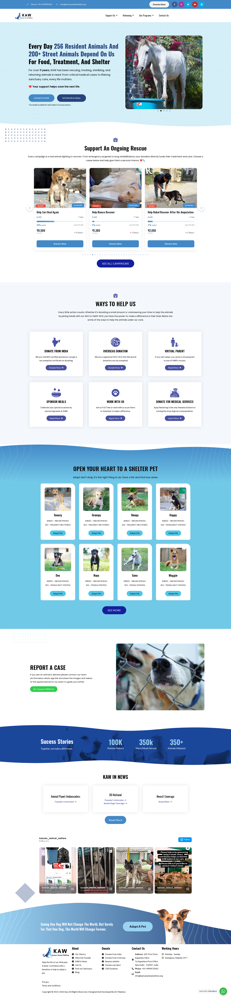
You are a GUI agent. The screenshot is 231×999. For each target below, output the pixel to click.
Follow (187, 839)
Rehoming (127, 15)
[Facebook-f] (174, 4)
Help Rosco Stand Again (161, 212)
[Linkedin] (201, 4)
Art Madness (120, 992)
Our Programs (145, 15)
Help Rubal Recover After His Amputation (115, 212)
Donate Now (60, 244)
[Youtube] (195, 4)
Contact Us (164, 15)
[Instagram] (181, 4)
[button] (71, 98)
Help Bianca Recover (48, 212)
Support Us (110, 15)
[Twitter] (188, 4)
